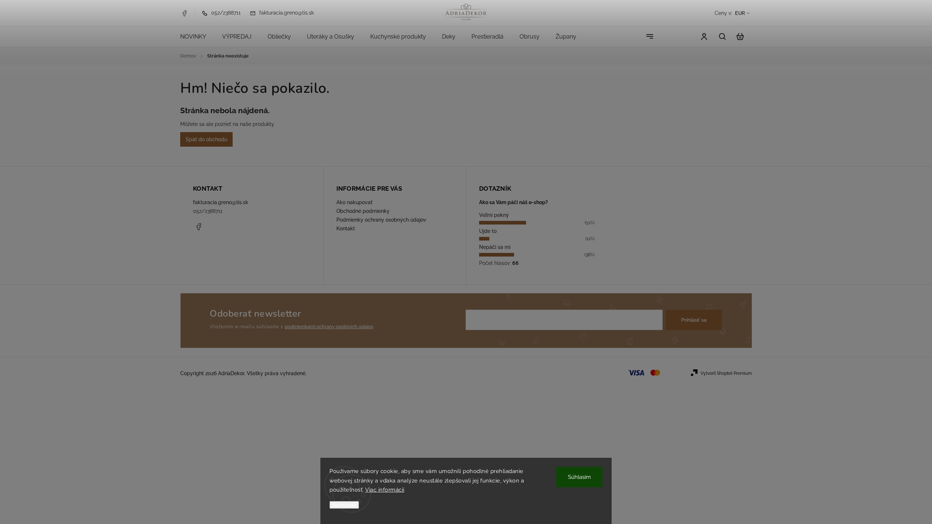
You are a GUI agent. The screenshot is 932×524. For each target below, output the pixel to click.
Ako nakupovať (354, 202)
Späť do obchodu (206, 139)
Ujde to (488, 231)
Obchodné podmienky (363, 211)
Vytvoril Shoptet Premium (726, 373)
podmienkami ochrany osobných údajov (329, 326)
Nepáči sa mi (494, 247)
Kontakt (345, 228)
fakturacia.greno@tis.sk (220, 202)
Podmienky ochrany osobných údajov (381, 220)
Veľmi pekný (494, 215)
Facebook (184, 13)
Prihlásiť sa (694, 320)
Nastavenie (344, 505)
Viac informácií (384, 490)
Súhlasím (579, 477)
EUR (740, 13)
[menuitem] (197, 37)
